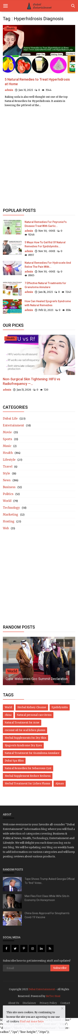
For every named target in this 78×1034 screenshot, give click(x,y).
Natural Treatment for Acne (22, 722)
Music (7, 446)
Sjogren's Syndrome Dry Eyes (23, 745)
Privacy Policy (48, 1003)
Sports (7, 439)
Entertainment (13, 425)
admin (9, 90)
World (7, 501)
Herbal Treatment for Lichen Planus (27, 783)
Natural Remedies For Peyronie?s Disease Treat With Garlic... (46, 223)
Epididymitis (59, 707)
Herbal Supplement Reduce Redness (28, 776)
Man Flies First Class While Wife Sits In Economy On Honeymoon (47, 898)
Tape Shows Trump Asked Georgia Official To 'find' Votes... (50, 880)
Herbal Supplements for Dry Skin (25, 737)
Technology (11, 507)
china (8, 715)
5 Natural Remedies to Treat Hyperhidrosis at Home (37, 81)
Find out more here (32, 1021)
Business (9, 487)
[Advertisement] (39, 129)
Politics (8, 494)
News (7, 480)
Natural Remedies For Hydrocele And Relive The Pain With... (48, 264)
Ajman (59, 783)
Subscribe (59, 968)
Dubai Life (10, 418)
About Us (13, 1003)
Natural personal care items (34, 715)
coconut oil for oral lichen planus (25, 730)
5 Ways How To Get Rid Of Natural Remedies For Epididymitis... (45, 244)
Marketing (10, 514)
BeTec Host (53, 996)
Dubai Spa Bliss (14, 760)
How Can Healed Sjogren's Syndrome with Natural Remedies (48, 303)
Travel (7, 466)
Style (6, 473)
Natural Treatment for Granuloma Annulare (32, 753)
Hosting (8, 521)
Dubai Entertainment (41, 989)
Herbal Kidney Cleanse (31, 707)
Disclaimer (29, 1003)
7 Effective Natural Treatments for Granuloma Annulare (45, 285)
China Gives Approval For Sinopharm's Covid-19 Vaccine (47, 915)
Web (6, 528)
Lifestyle (9, 459)
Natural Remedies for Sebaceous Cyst (28, 768)
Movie (7, 432)
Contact (65, 1003)
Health (8, 453)
